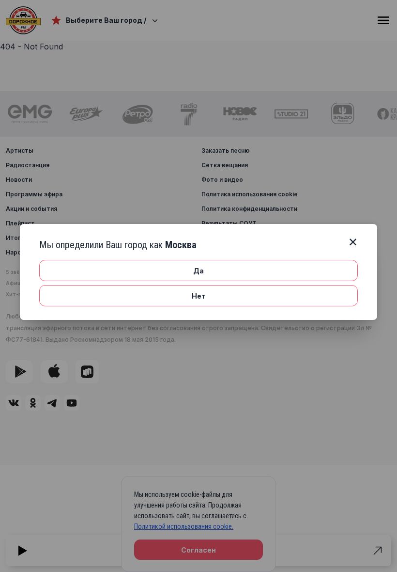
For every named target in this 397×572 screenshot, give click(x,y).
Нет (199, 296)
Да (198, 271)
